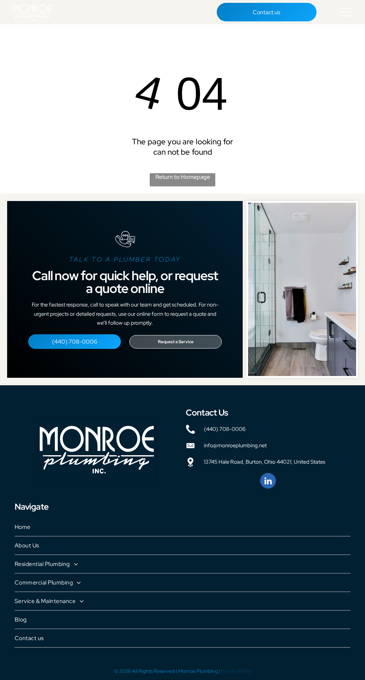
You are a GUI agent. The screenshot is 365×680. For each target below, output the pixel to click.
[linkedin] (268, 481)
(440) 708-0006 (225, 429)
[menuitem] (182, 527)
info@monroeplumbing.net (235, 445)
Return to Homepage (182, 177)
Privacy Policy (236, 671)
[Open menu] (346, 12)
